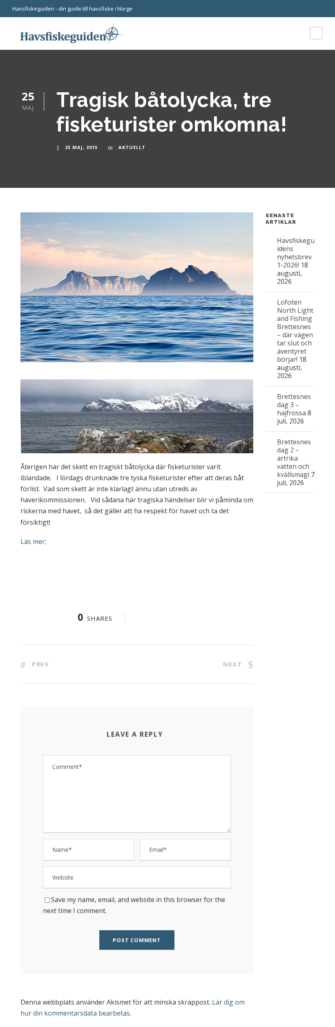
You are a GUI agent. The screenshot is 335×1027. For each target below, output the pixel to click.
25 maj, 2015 (81, 147)
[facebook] (321, 8)
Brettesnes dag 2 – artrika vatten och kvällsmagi (294, 458)
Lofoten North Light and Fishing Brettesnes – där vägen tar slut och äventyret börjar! (295, 331)
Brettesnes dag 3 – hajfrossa (294, 404)
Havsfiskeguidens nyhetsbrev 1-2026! (296, 253)
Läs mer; (33, 541)
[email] (306, 8)
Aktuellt (131, 147)
